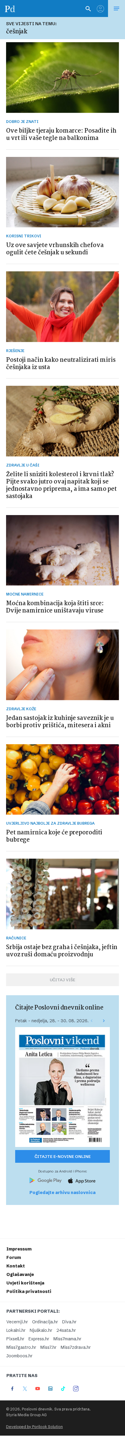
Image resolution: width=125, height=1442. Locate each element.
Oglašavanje (20, 1274)
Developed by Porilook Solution (34, 1426)
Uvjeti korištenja (25, 1283)
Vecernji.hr (17, 1322)
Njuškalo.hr (41, 1330)
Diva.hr (69, 1322)
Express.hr (39, 1339)
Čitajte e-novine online (63, 1156)
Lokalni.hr (15, 1330)
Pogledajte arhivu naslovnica (62, 1192)
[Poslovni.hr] (10, 8)
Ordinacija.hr (45, 1322)
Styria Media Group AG (26, 1415)
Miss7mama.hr (67, 1339)
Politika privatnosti (28, 1291)
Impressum (19, 1249)
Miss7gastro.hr (21, 1347)
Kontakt (15, 1266)
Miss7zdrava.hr (76, 1347)
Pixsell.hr (15, 1339)
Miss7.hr (48, 1347)
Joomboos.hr (19, 1356)
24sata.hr (66, 1330)
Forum (13, 1257)
